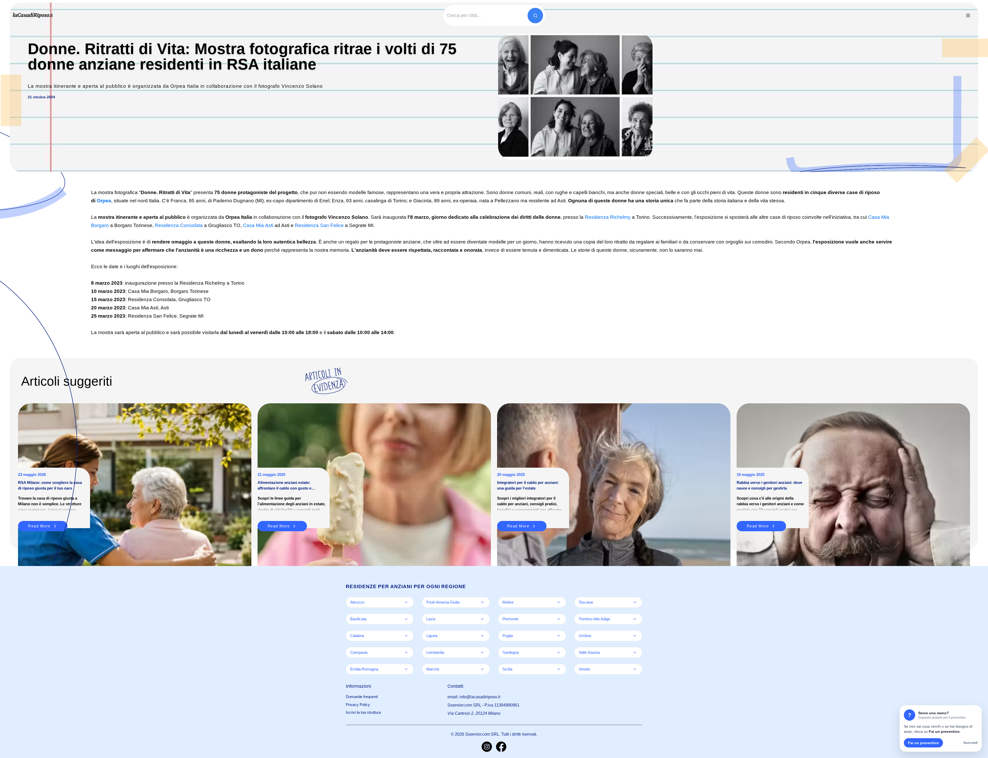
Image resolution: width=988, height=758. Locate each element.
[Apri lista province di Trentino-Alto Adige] (635, 619)
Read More (279, 526)
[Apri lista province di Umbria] (635, 636)
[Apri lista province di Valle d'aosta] (635, 652)
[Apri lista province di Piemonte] (558, 619)
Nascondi (970, 743)
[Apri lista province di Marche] (482, 669)
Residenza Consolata (179, 225)
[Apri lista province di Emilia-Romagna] (406, 669)
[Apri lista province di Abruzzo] (406, 602)
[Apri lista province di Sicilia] (558, 669)
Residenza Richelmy (608, 217)
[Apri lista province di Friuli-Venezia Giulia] (482, 602)
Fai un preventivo (923, 743)
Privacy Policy (358, 704)
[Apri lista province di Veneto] (635, 669)
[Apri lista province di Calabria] (406, 636)
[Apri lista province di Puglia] (558, 636)
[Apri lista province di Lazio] (482, 619)
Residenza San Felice (319, 225)
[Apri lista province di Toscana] (635, 602)
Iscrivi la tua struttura (363, 712)
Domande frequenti (362, 696)
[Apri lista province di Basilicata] (406, 619)
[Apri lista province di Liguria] (482, 636)
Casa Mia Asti (258, 225)
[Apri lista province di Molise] (558, 602)
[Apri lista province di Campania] (406, 652)
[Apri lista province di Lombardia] (482, 652)
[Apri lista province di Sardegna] (558, 652)
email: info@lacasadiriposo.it (473, 697)
